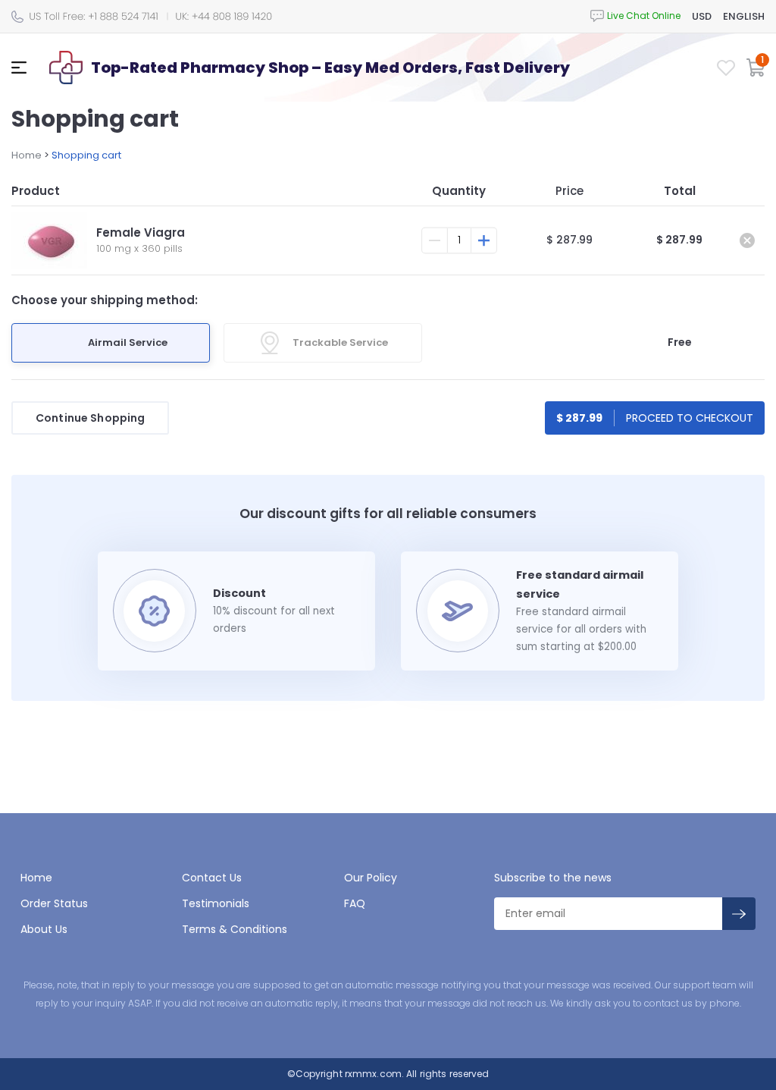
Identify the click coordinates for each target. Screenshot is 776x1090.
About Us (43, 929)
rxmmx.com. (373, 1073)
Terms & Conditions (234, 929)
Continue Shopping (90, 418)
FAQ (354, 903)
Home (26, 155)
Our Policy (370, 877)
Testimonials (215, 903)
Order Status (54, 903)
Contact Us (212, 877)
